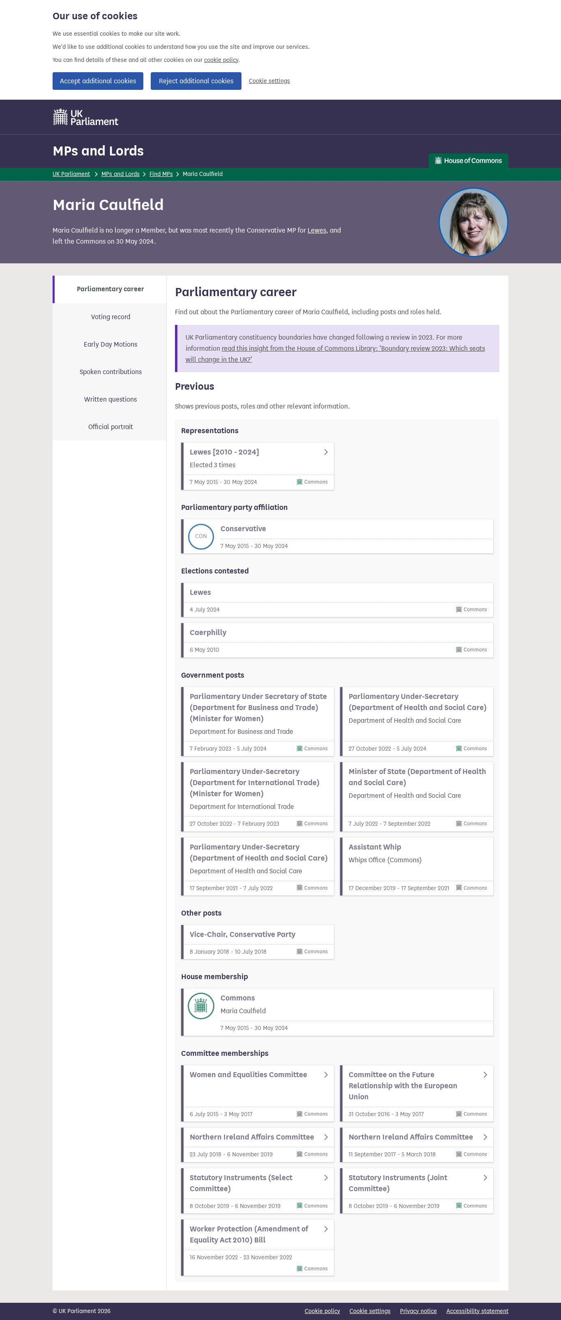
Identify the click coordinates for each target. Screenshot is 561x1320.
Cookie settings (269, 81)
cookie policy (221, 60)
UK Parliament (71, 174)
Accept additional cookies (98, 81)
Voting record (110, 317)
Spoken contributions (111, 372)
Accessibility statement (477, 1311)
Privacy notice (418, 1311)
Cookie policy (322, 1311)
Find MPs (161, 174)
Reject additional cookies (196, 81)
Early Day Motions (110, 344)
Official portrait (110, 427)
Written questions (110, 399)
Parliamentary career (110, 289)
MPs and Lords (98, 150)
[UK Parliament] (86, 117)
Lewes (317, 230)
